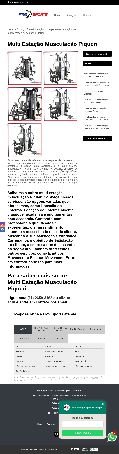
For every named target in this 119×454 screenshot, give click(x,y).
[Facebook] (2, 229)
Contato (87, 15)
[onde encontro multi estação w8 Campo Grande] (24, 140)
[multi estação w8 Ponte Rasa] (24, 104)
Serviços (71, 15)
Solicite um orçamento (97, 54)
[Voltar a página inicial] (33, 15)
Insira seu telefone (82, 418)
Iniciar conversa (83, 432)
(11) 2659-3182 (40, 298)
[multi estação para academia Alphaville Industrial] (60, 68)
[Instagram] (56, 434)
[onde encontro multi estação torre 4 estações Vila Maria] (24, 68)
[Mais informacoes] (98, 15)
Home (57, 15)
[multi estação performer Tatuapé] (60, 104)
